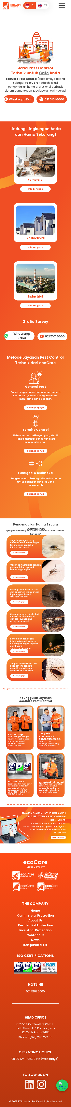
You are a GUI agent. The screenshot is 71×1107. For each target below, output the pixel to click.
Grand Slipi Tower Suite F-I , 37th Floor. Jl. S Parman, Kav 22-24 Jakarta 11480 (35, 1028)
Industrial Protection (35, 930)
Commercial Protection (35, 915)
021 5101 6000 (35, 991)
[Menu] (61, 5)
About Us (35, 920)
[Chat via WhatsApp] (62, 1085)
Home (35, 911)
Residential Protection (35, 925)
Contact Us (35, 935)
